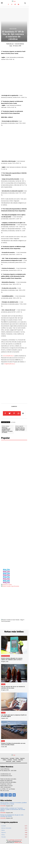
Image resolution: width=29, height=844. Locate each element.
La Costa (13, 422)
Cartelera (3, 684)
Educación (13, 28)
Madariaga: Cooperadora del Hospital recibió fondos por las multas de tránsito (7, 430)
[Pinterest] (14, 413)
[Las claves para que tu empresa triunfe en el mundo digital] (14, 702)
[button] (25, 3)
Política (3, 741)
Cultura (4, 759)
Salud (13, 761)
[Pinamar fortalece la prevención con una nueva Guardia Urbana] (14, 730)
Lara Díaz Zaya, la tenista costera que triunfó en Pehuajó (20, 429)
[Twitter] (15, 4)
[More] (23, 413)
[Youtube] (18, 4)
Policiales (20, 759)
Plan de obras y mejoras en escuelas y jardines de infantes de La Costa (13, 803)
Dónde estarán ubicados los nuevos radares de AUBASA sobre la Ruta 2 (11, 659)
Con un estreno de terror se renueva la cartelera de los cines (13, 687)
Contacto (18, 761)
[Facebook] (8, 4)
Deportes (22, 758)
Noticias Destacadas (5, 655)
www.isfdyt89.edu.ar (8, 355)
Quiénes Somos (5, 758)
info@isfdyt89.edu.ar (9, 363)
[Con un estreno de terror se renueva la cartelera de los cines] (14, 673)
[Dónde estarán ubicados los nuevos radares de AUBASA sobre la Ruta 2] (14, 645)
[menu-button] (2, 3)
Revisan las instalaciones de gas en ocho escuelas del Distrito (11, 815)
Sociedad (3, 712)
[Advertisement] (14, 77)
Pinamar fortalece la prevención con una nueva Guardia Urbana (13, 744)
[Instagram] (11, 4)
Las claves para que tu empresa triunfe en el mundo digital (14, 715)
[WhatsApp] (18, 413)
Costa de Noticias (19, 43)
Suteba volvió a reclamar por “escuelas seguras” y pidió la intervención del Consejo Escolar (12, 809)
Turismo (15, 759)
